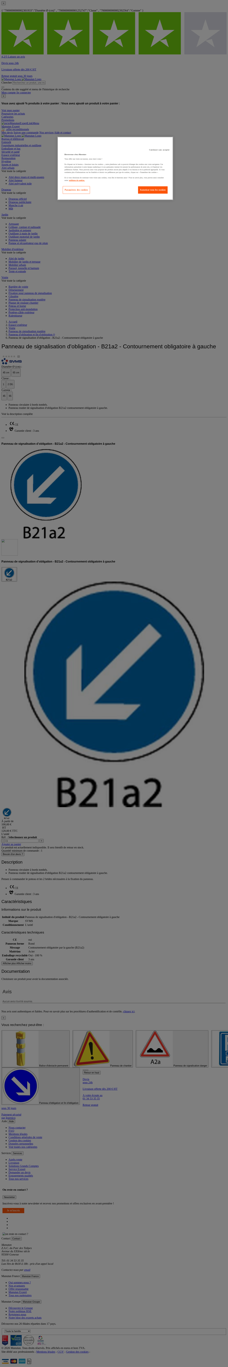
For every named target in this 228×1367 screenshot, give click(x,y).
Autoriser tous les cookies (153, 190)
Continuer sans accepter (159, 150)
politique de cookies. (77, 180)
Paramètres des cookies (76, 190)
